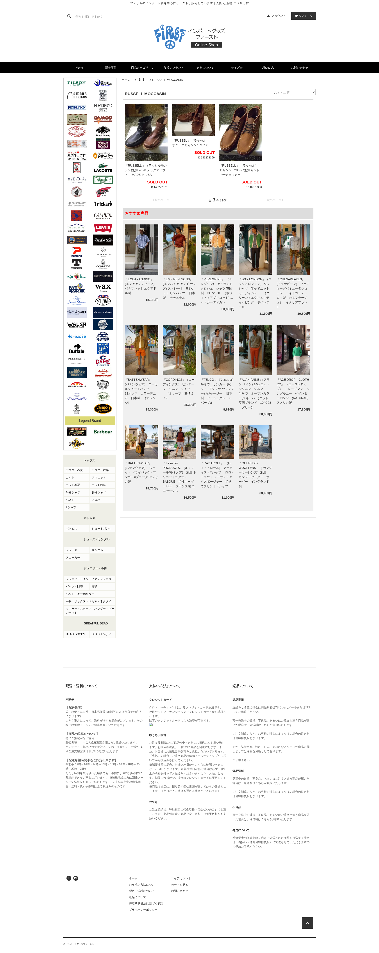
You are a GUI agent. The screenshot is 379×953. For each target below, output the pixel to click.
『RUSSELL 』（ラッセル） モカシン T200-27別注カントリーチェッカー (240, 170)
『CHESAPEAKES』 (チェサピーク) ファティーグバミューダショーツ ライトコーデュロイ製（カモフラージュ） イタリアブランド (293, 293)
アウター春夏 (74, 470)
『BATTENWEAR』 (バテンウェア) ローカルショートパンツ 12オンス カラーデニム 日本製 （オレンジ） (141, 391)
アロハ (96, 499)
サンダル (97, 550)
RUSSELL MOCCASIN (167, 80)
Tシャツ (71, 507)
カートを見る (179, 884)
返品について (137, 897)
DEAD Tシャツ (101, 634)
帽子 (94, 586)
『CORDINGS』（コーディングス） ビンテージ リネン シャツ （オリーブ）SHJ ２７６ (179, 389)
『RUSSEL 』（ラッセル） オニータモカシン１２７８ (192, 143)
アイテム (305, 16)
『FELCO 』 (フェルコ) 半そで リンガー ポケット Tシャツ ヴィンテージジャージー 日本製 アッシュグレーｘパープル (217, 391)
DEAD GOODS (75, 634)
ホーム (126, 80)
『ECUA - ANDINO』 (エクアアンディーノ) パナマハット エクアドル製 (140, 286)
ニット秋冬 (99, 485)
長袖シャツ (99, 492)
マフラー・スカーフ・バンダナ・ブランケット (90, 610)
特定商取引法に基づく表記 (146, 903)
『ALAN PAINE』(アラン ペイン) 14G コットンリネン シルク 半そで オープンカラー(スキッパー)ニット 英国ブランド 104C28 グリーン (255, 393)
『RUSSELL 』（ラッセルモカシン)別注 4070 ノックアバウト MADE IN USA (146, 170)
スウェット (99, 477)
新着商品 (110, 67)
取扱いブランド (174, 67)
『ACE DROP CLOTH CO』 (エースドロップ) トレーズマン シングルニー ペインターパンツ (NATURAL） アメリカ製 (293, 391)
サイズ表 (237, 67)
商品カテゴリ (139, 67)
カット (70, 477)
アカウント (279, 15)
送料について (205, 67)
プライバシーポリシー (143, 909)
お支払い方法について (143, 884)
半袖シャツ (73, 492)
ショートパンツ (102, 528)
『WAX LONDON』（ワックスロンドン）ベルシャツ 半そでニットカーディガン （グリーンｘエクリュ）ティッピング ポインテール (255, 293)
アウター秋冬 (100, 470)
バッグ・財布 (74, 586)
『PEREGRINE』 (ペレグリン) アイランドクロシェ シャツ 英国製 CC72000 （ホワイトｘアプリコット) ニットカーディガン (217, 290)
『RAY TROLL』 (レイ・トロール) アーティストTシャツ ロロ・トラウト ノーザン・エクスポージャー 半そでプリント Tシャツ (217, 477)
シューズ (71, 550)
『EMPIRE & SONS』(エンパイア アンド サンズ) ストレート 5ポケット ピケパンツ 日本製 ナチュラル (179, 288)
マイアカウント (181, 878)
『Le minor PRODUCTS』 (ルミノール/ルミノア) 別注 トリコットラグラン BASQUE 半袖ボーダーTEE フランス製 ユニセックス (179, 477)
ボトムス (71, 528)
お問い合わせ (299, 67)
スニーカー (73, 557)
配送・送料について (142, 891)
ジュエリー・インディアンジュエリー (90, 579)
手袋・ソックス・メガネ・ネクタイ (88, 601)
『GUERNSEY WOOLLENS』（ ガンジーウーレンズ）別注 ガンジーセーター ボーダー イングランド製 (255, 474)
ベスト (70, 499)
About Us (268, 67)
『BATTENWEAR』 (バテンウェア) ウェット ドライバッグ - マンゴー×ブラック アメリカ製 (141, 472)
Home (79, 67)
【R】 (141, 80)
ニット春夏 (73, 485)
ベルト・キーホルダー (80, 594)
